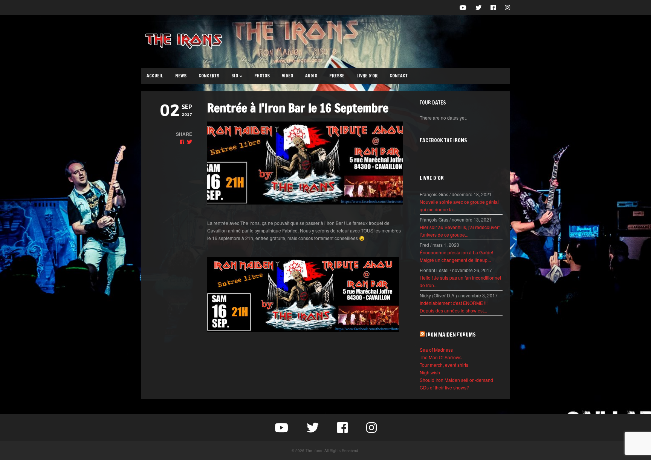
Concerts (209, 75)
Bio (234, 75)
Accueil (155, 75)
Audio (311, 75)
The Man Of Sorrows (441, 357)
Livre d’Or (366, 75)
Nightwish (430, 372)
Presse (336, 75)
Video (287, 75)
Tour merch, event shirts (444, 365)
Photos (262, 75)
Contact (399, 75)
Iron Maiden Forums (451, 334)
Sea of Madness (436, 349)
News (180, 75)
